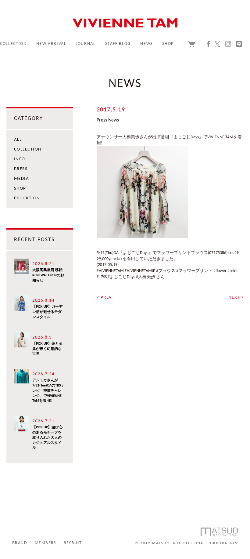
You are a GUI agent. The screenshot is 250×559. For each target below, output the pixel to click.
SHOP (168, 44)
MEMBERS (45, 543)
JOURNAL (86, 44)
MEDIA (21, 178)
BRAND (19, 543)
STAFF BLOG (118, 44)
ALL (18, 139)
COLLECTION (13, 44)
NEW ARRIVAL (51, 44)
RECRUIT (73, 543)
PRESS (21, 169)
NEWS (146, 44)
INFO (19, 159)
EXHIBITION (27, 198)
